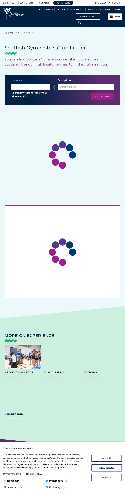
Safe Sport (76, 9)
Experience (46, 9)
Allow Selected (106, 468)
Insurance (43, 3)
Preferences (56, 480)
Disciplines (64, 80)
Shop (108, 9)
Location (17, 80)
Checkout (115, 3)
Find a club (86, 16)
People (61, 9)
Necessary (13, 480)
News (118, 9)
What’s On (94, 9)
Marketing (55, 487)
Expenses (8, 3)
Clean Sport (25, 3)
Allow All (106, 458)
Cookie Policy (35, 474)
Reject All (107, 477)
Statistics (12, 487)
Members (64, 3)
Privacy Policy (12, 474)
